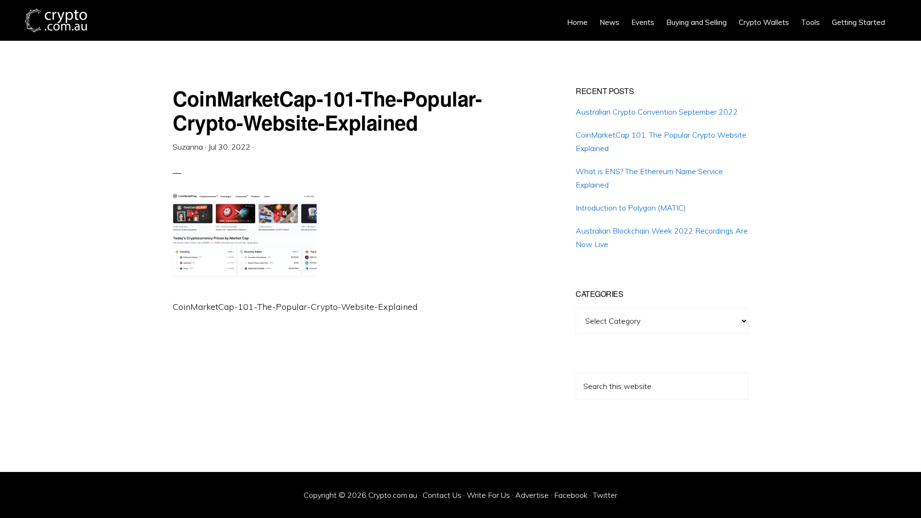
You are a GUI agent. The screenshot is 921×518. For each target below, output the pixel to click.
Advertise (532, 495)
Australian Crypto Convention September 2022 (657, 112)
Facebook (571, 495)
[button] (897, 15)
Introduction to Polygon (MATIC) (631, 207)
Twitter (605, 495)
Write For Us (488, 495)
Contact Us (442, 495)
